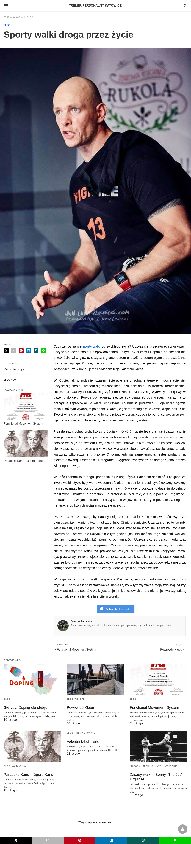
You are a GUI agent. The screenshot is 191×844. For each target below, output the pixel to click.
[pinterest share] (21, 350)
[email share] (13, 350)
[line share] (43, 350)
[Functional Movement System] (26, 406)
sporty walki (91, 346)
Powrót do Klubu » (172, 649)
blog (30, 17)
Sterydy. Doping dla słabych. (27, 707)
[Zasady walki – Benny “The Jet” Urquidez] (158, 746)
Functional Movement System (23, 423)
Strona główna (13, 17)
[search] (185, 6)
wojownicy (19, 766)
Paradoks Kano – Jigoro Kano (23, 460)
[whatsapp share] (36, 350)
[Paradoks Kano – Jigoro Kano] (26, 443)
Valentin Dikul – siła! (83, 741)
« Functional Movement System (75, 649)
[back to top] (182, 829)
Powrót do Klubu (80, 707)
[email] (48, 840)
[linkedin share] (28, 350)
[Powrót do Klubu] (95, 679)
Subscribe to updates (119, 609)
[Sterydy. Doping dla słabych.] (32, 679)
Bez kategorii (76, 699)
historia (135, 766)
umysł (91, 733)
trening (80, 733)
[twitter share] (6, 350)
